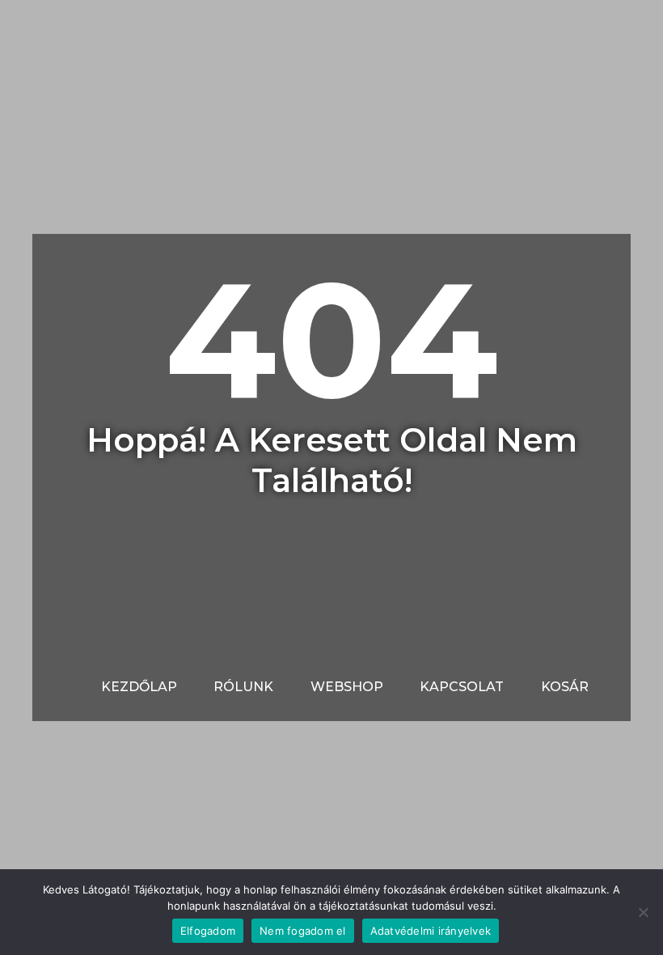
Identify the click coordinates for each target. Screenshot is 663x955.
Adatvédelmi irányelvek (431, 930)
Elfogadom (207, 930)
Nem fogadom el (303, 930)
